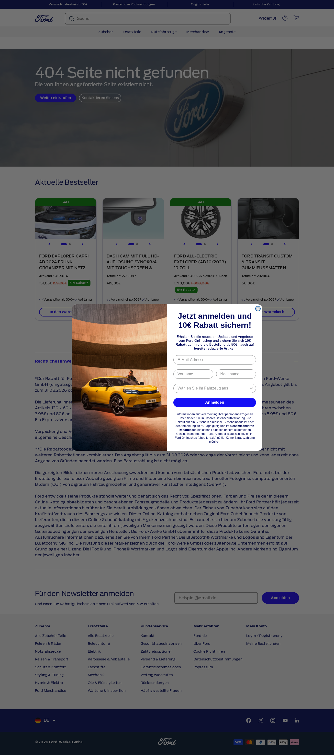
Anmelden (214, 402)
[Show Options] (251, 388)
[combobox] (213, 388)
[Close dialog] (258, 308)
